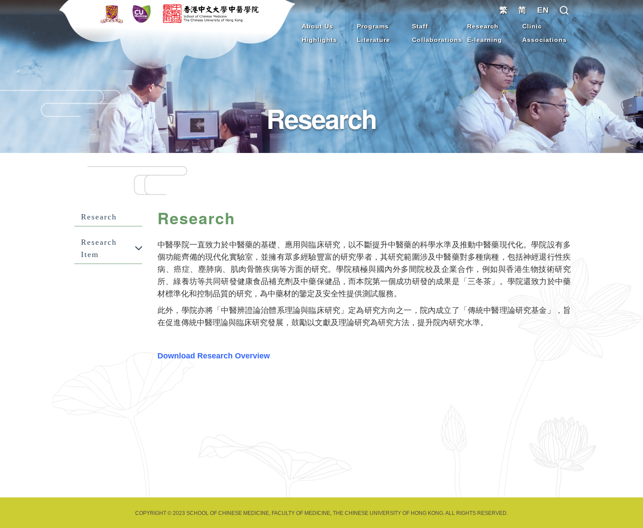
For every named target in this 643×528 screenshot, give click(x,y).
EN (543, 10)
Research (483, 26)
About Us (317, 26)
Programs (373, 26)
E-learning (484, 39)
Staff (420, 26)
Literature (373, 39)
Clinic (532, 26)
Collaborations (437, 39)
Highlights (319, 39)
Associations (544, 39)
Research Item (99, 248)
